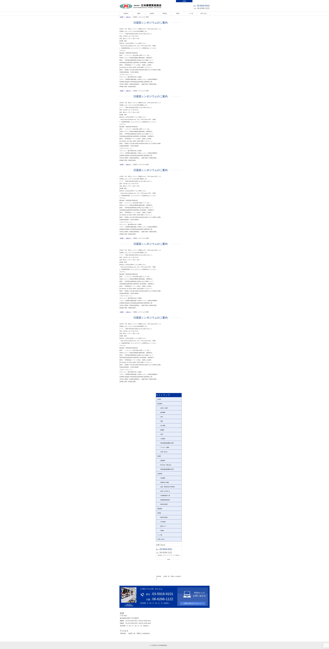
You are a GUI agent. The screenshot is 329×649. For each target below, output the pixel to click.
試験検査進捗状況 (165, 500)
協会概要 (162, 412)
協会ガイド (163, 526)
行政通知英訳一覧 (165, 495)
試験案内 (162, 460)
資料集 (177, 13)
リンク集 (190, 13)
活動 (161, 421)
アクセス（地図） (165, 447)
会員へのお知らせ (165, 491)
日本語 (184, 1)
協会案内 (126, 13)
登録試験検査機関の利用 (167, 443)
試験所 (139, 13)
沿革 (161, 416)
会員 (161, 434)
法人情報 (162, 425)
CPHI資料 (163, 521)
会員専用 (152, 13)
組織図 (162, 430)
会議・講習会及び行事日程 (167, 486)
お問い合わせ (203, 13)
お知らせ (128, 17)
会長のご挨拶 (164, 408)
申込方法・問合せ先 (165, 465)
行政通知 (162, 478)
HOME (121, 17)
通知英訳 (165, 13)
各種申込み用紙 (164, 482)
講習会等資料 (164, 504)
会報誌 (162, 530)
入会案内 (162, 438)
